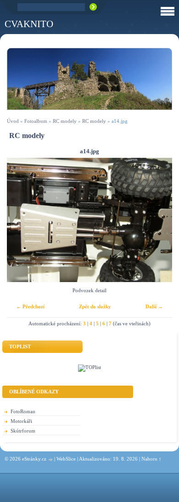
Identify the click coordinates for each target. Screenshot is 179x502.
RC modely (65, 121)
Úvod (13, 121)
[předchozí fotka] (21, 220)
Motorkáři (21, 421)
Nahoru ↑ (151, 459)
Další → (154, 306)
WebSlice (66, 459)
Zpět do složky (95, 306)
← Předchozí (30, 306)
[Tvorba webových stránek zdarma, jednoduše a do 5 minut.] (51, 459)
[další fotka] (157, 220)
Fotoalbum (35, 121)
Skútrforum (23, 430)
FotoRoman (23, 411)
